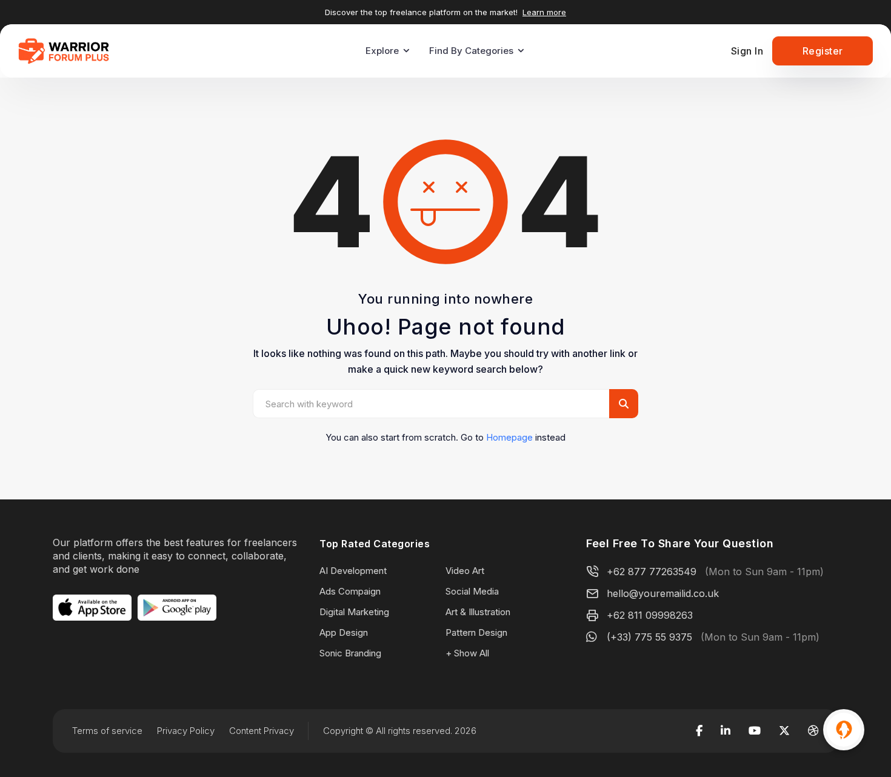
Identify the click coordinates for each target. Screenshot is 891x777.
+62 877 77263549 (651, 571)
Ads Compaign (350, 591)
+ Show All (467, 653)
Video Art (465, 570)
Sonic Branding (350, 653)
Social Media (472, 591)
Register (823, 51)
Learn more (544, 12)
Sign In (747, 51)
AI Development (353, 570)
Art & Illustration (478, 612)
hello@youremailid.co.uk (663, 593)
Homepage (509, 437)
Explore (382, 50)
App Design (343, 632)
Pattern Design (476, 632)
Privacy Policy (186, 730)
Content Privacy (261, 730)
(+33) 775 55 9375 (649, 637)
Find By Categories (471, 50)
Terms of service (107, 730)
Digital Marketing (354, 612)
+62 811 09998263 (650, 615)
